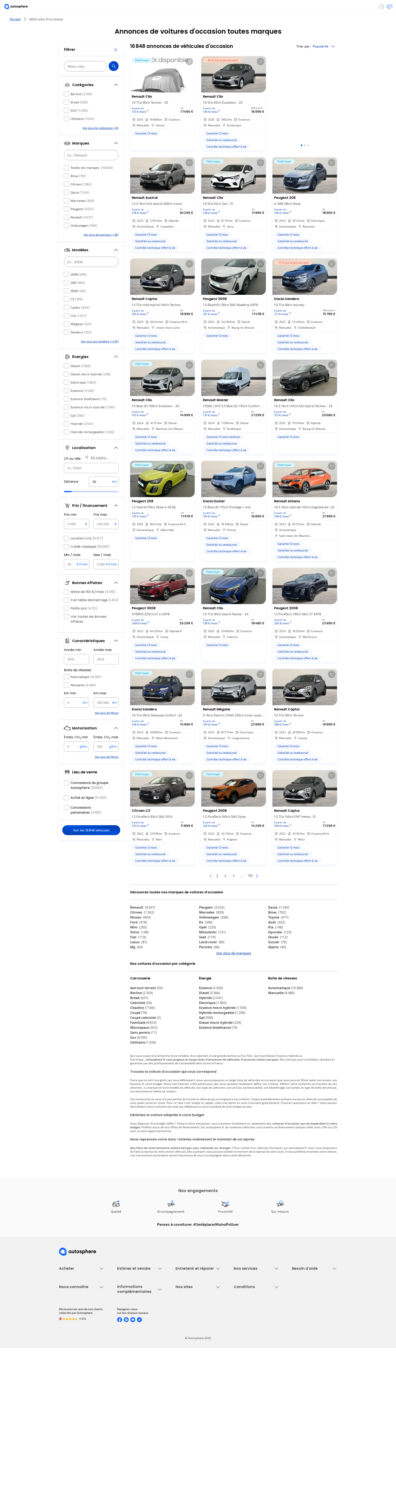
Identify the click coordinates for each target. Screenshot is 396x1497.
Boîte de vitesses (77, 682)
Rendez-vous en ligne (190, 1316)
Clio (78, 328)
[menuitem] (63, 22)
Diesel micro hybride (91, 386)
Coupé (138, 1049)
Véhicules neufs (69, 1323)
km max (99, 705)
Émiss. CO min (76, 749)
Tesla (137, 980)
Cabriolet (141, 1039)
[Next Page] (273, 889)
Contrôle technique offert (192, 1337)
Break (79, 114)
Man (205, 990)
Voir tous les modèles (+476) (100, 354)
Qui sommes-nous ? (72, 1392)
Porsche (209, 961)
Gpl (78, 428)
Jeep (275, 966)
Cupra (138, 966)
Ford (138, 936)
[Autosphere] (39, 8)
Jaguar (208, 970)
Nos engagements (71, 1399)
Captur (80, 320)
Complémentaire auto (248, 1337)
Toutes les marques (92, 180)
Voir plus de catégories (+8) (100, 140)
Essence (82, 403)
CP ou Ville (72, 471)
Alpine (277, 961)
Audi (276, 936)
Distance (71, 494)
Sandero (81, 344)
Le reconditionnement (131, 1397)
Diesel (81, 378)
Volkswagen (84, 238)
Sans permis (143, 1069)
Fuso (275, 985)
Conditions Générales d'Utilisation (256, 1392)
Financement (242, 1316)
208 (78, 295)
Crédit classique (90, 559)
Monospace (143, 1064)
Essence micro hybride (93, 419)
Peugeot (82, 221)
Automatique (86, 689)
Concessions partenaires (86, 822)
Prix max (100, 527)
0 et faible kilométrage (94, 612)
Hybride (82, 436)
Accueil (15, 33)
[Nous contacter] (368, 8)
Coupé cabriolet (145, 1054)
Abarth (138, 975)
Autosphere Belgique (189, 1413)
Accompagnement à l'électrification (247, 1353)
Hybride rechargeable (92, 444)
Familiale (143, 1059)
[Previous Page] (194, 889)
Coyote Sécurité (244, 1344)
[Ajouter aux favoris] (189, 75)
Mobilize (278, 990)
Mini (138, 941)
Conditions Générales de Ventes (255, 1420)
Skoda (278, 951)
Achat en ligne (89, 810)
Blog (178, 1430)
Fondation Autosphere (190, 1392)
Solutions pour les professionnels (256, 1362)
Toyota (278, 931)
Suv (138, 1074)
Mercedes (82, 213)
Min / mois (72, 567)
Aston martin (213, 985)
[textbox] (104, 494)
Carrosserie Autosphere (191, 1344)
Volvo (139, 946)
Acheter (64, 22)
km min (70, 705)
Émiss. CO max (105, 749)
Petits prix (84, 620)
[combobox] (91, 480)
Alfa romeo (143, 970)
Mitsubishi (212, 946)
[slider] (73, 504)
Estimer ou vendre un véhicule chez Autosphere (136, 1318)
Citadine (142, 1044)
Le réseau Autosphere (190, 1406)
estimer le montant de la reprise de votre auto (253, 1188)
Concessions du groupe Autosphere (89, 797)
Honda (207, 980)
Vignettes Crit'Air (128, 1404)
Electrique (83, 395)
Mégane (81, 336)
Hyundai (279, 946)
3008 (78, 303)
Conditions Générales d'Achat (253, 1427)
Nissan (140, 931)
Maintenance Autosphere (192, 1323)
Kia (275, 941)
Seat (207, 951)
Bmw (78, 188)
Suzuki (277, 956)
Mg (136, 961)
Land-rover (211, 956)
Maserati (209, 975)
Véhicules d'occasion (72, 1316)
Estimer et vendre (112, 22)
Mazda (208, 966)
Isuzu (137, 990)
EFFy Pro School (186, 1399)
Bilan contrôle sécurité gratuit (195, 1330)
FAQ (294, 1323)
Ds (205, 936)
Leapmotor (280, 970)
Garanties (240, 1323)
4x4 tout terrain (146, 1024)
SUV (79, 123)
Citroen (81, 196)
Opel (207, 941)
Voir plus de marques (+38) (101, 247)
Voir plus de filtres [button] (107, 725)
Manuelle (83, 697)
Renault (82, 229)
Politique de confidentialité (251, 1399)
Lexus (138, 956)
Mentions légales (245, 1434)
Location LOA (87, 550)
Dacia (80, 205)
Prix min (70, 527)
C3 (77, 311)
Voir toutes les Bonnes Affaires (88, 631)
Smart (276, 975)
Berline (81, 106)
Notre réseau (275, 22)
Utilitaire (82, 131)
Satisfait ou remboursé (249, 1330)
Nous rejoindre (68, 1420)
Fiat (138, 951)
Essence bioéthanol (89, 411)
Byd (274, 980)
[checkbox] (66, 106)
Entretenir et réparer (171, 22)
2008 (79, 287)
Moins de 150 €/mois (93, 604)
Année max (102, 662)
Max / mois (102, 567)
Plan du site (241, 1441)
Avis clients (66, 1406)
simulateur (203, 1160)
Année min (72, 662)
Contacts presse (70, 1413)
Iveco (137, 985)
